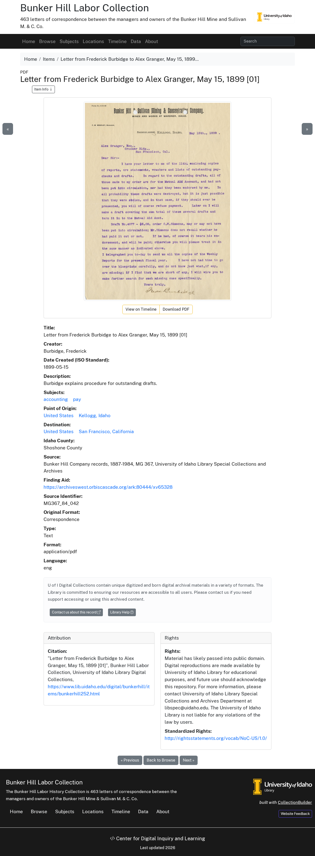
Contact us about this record (74, 612)
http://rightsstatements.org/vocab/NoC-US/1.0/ (216, 738)
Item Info (41, 89)
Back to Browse (161, 760)
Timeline (117, 41)
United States (59, 415)
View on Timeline (141, 309)
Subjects (69, 41)
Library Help (120, 612)
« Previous (130, 760)
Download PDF (176, 309)
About (151, 41)
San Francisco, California (106, 431)
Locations (93, 41)
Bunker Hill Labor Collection (84, 8)
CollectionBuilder (295, 802)
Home (28, 41)
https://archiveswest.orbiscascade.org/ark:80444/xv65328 (108, 487)
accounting (56, 399)
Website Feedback (295, 814)
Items (49, 59)
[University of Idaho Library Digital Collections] (274, 17)
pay (77, 399)
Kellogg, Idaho (94, 415)
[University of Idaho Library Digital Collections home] (282, 786)
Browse (47, 41)
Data (136, 41)
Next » (188, 760)
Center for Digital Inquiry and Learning (160, 838)
